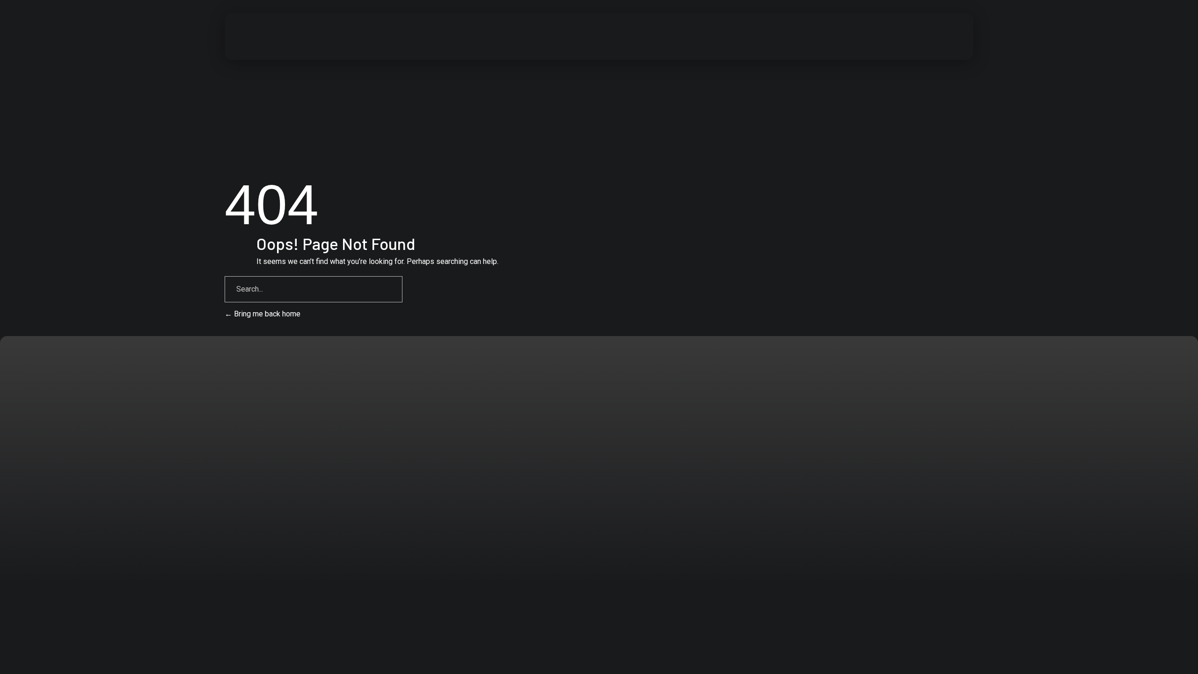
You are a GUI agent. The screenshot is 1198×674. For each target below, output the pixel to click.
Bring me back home (266, 313)
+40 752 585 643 (94, 452)
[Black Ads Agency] (298, 34)
